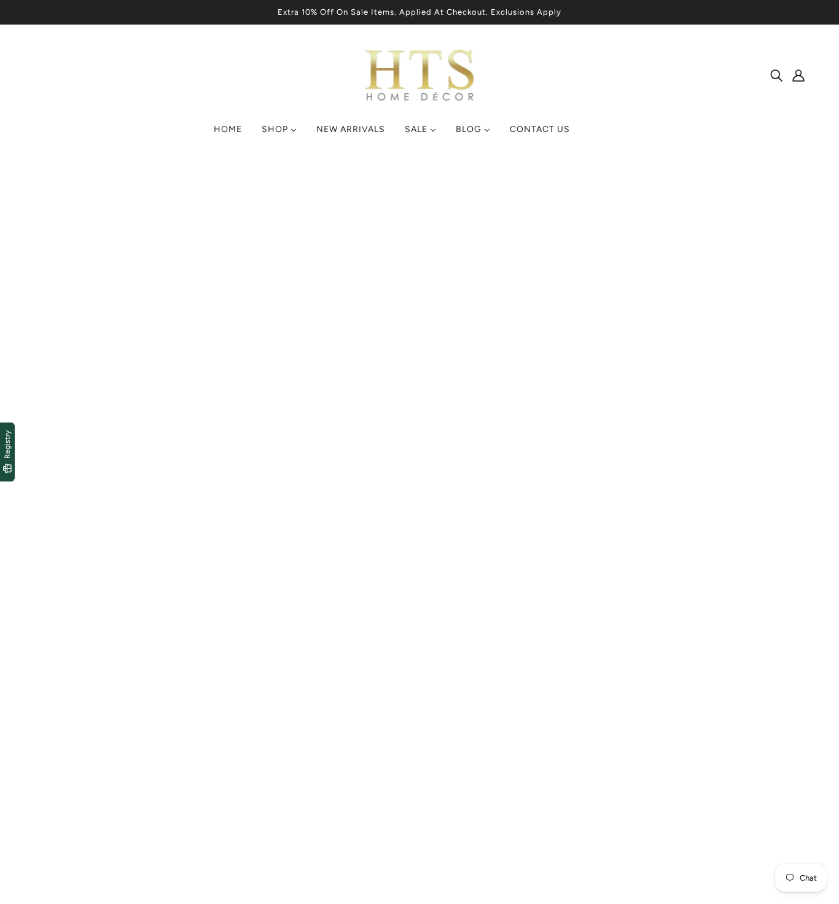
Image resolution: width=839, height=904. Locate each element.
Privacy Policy (290, 751)
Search (444, 736)
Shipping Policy (293, 766)
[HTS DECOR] (419, 101)
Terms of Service (297, 736)
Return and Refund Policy (315, 781)
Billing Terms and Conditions (322, 795)
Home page (386, 316)
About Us (449, 766)
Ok (783, 765)
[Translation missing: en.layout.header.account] (798, 75)
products (523, 316)
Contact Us (454, 751)
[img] (776, 75)
